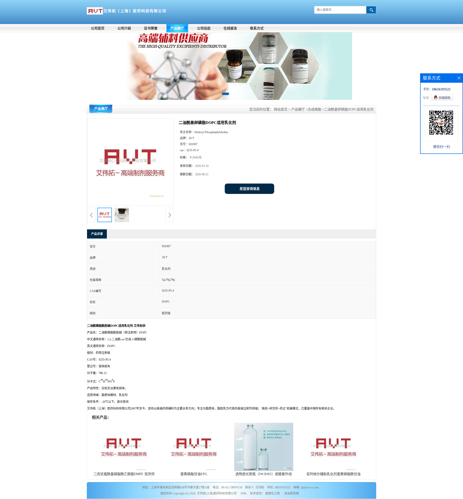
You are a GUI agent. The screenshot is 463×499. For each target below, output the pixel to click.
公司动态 (204, 28)
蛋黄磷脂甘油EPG (193, 474)
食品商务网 (291, 493)
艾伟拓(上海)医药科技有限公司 (217, 493)
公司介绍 (124, 28)
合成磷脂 (314, 109)
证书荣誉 (150, 28)
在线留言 (230, 28)
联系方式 (257, 28)
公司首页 (97, 28)
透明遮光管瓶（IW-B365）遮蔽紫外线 (263, 474)
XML (243, 493)
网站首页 (280, 109)
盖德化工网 (272, 493)
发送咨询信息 (249, 189)
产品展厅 (177, 28)
